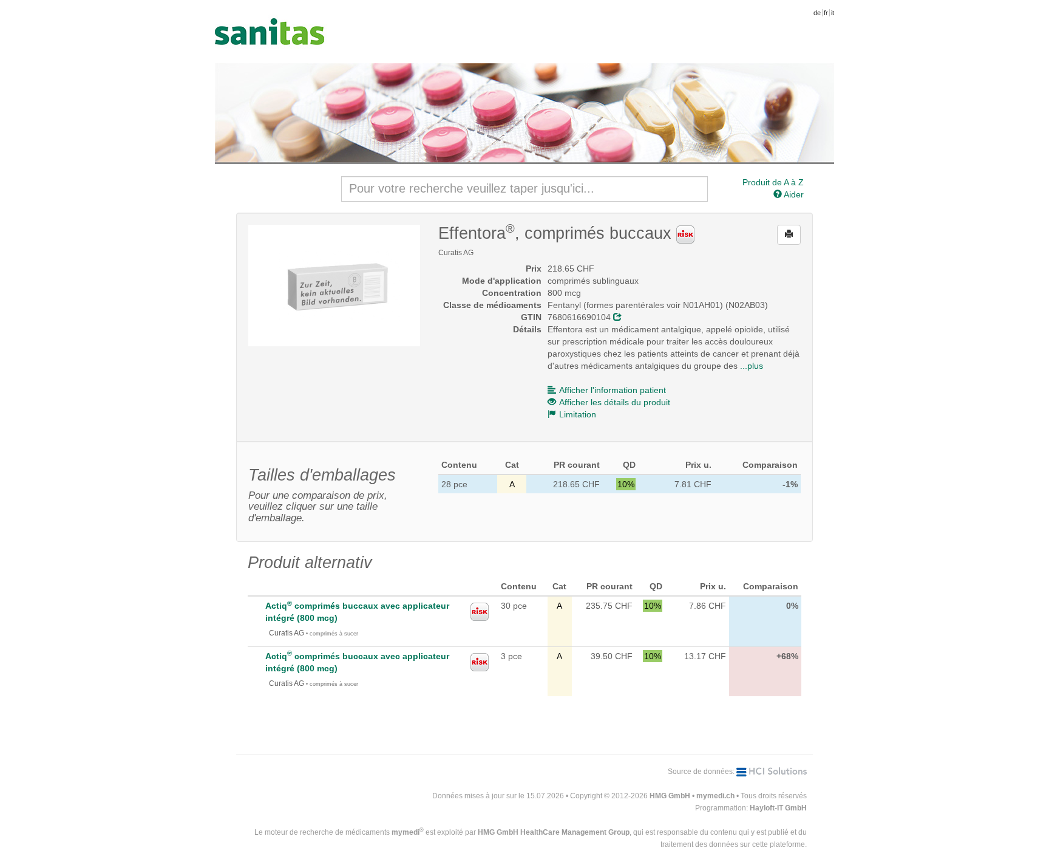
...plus (751, 366)
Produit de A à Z (773, 182)
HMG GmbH (670, 796)
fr (826, 12)
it (832, 12)
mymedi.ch (715, 796)
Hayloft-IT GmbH (778, 808)
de (817, 12)
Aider (793, 194)
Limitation (577, 414)
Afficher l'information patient (612, 390)
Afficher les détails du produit (614, 402)
